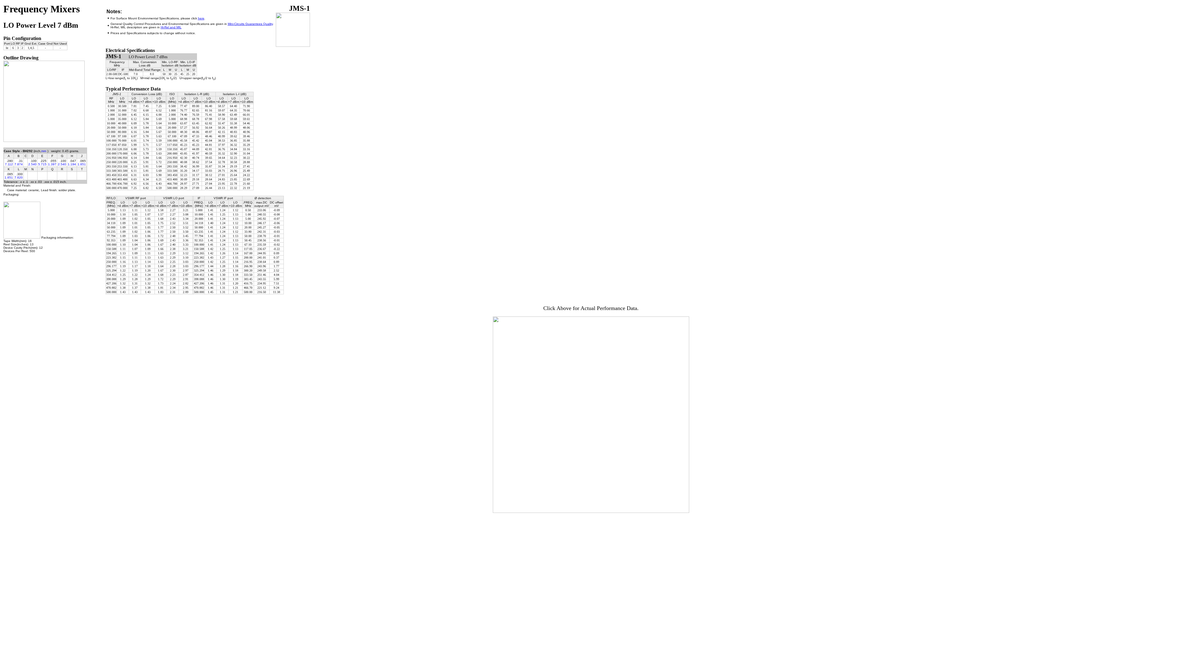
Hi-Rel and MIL (171, 27)
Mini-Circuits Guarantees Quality (250, 24)
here (201, 18)
